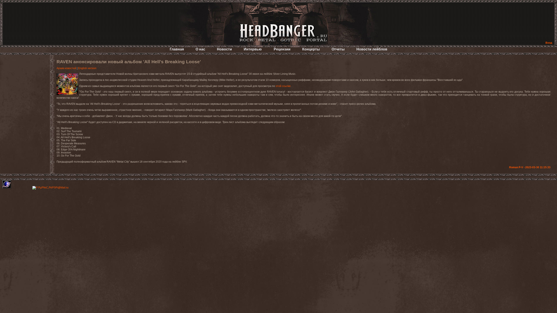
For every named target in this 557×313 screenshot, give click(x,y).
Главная (177, 49)
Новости (224, 49)
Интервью (253, 49)
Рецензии (282, 49)
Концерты (311, 49)
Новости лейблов (371, 49)
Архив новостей (66, 68)
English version (87, 68)
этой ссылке (283, 86)
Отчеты (338, 49)
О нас (200, 49)
